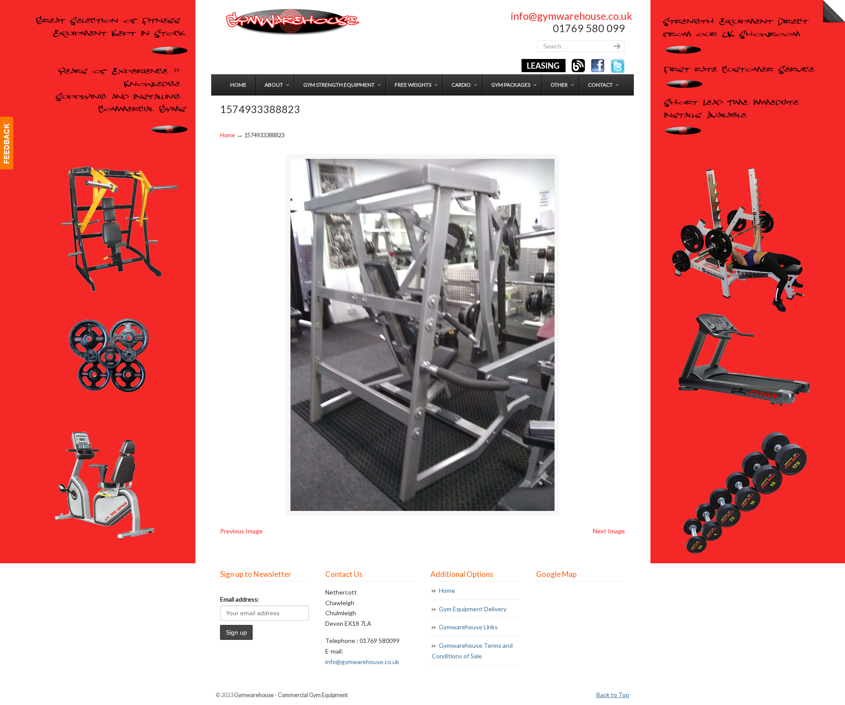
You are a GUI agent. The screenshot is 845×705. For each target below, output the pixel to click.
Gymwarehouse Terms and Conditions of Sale (472, 651)
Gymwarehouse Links (468, 627)
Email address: (239, 599)
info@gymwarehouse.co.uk (571, 16)
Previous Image (241, 531)
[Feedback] (6, 143)
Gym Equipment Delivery (473, 609)
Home (227, 135)
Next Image (609, 531)
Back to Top (612, 694)
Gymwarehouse (292, 22)
